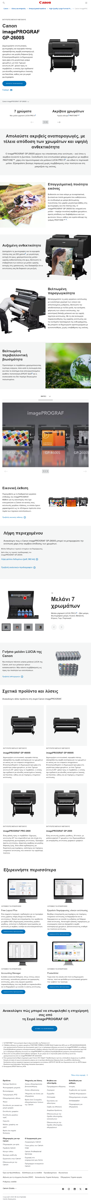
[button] (32, 122)
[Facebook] (63, 1189)
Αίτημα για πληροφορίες (44, 1028)
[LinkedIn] (75, 1189)
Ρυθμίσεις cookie (9, 1182)
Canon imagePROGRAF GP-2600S (14, 101)
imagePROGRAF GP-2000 (59, 831)
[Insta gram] (69, 1189)
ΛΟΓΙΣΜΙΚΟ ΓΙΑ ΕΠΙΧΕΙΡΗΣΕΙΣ (11, 906)
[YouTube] (86, 1189)
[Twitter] (80, 1189)
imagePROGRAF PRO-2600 (17, 831)
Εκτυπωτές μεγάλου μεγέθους (14, 20)
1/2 (52, 593)
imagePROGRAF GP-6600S (60, 752)
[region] (45, 434)
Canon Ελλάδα (9, 1188)
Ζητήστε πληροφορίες (14, 83)
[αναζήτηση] (4, 3)
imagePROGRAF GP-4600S (16, 752)
